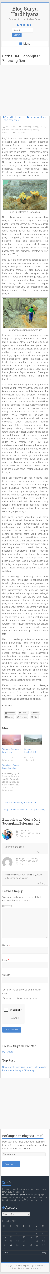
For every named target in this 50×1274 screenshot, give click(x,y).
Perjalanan (13, 120)
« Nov (5, 1252)
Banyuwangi (26, 127)
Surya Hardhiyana (13, 117)
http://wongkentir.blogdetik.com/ (16, 1195)
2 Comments (20, 133)
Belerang (35, 127)
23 (43, 1241)
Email (5, 960)
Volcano (5, 133)
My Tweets (7, 1051)
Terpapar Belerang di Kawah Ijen (19, 802)
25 (11, 1245)
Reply (43, 852)
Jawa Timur (10, 130)
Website (6, 975)
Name (6, 945)
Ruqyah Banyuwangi (28, 858)
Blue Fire (42, 127)
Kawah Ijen (19, 130)
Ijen (3, 130)
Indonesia (34, 117)
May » (44, 1252)
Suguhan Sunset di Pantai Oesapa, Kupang (26, 809)
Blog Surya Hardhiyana (25, 11)
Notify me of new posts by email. (22, 998)
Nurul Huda (24, 830)
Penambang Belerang (31, 130)
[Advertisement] (25, 90)
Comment (7, 906)
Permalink (24, 836)
